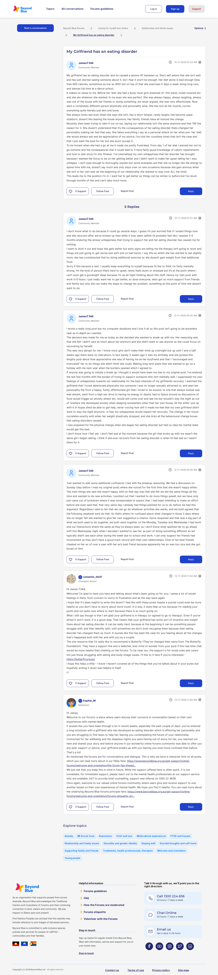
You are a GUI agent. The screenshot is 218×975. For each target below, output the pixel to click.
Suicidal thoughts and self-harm (178, 843)
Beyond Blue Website (27, 888)
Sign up (175, 8)
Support (196, 8)
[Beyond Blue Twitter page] (180, 952)
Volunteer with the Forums (101, 918)
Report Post (127, 191)
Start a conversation (35, 28)
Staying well (148, 843)
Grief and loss (124, 836)
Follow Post (102, 191)
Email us (164, 929)
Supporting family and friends (81, 850)
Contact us (112, 970)
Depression (105, 836)
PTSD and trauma (180, 836)
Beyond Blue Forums (27, 9)
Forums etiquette (95, 912)
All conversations (72, 8)
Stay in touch (86, 953)
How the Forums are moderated (104, 905)
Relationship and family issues (157, 28)
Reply (191, 191)
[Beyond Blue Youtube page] (159, 952)
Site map (183, 970)
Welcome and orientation (171, 850)
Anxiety (69, 836)
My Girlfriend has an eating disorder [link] (93, 35)
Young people (72, 858)
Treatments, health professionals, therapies (128, 850)
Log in (153, 8)
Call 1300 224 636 (170, 896)
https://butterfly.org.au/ (81, 659)
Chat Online (167, 913)
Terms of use (135, 970)
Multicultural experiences (151, 836)
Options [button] (198, 28)
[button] (70, 191)
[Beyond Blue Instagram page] (170, 952)
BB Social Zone (85, 836)
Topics (50, 8)
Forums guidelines (101, 8)
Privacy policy (161, 970)
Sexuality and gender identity (120, 843)
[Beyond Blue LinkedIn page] (190, 952)
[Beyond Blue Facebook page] (149, 952)
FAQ (86, 898)
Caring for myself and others (113, 28)
